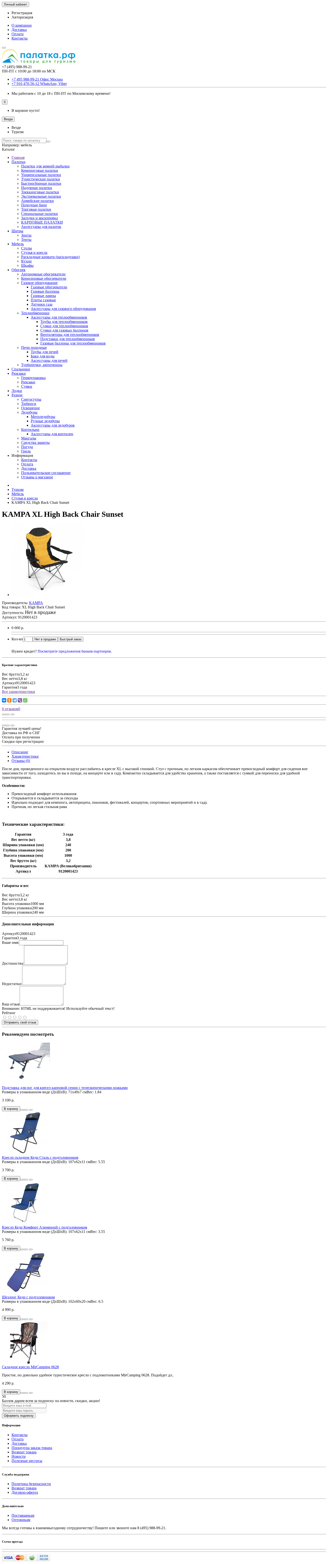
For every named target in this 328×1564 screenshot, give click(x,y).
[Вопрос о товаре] (4, 714)
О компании (22, 25)
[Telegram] (14, 700)
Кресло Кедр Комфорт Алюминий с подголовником (44, 1227)
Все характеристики (18, 692)
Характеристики (25, 756)
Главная (18, 157)
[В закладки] (8, 714)
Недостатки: (12, 984)
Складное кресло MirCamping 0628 (30, 1367)
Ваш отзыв (11, 1004)
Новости (19, 1456)
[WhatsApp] (25, 700)
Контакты (20, 38)
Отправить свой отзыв (20, 1022)
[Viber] (20, 700)
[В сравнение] (12, 714)
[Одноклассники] (9, 700)
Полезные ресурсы (27, 1461)
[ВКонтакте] (4, 700)
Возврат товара (24, 1452)
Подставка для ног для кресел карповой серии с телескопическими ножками (65, 1088)
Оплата (18, 34)
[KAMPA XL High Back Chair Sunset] (48, 595)
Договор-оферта (25, 1492)
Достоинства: (13, 963)
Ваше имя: (10, 942)
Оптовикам (21, 1520)
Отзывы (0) (21, 761)
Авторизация (22, 17)
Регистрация (22, 13)
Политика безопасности (31, 1484)
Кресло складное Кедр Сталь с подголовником (40, 1157)
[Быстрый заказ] (22, 1110)
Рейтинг (9, 1013)
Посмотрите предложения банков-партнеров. (75, 651)
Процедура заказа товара (32, 1448)
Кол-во (17, 639)
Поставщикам (23, 1515)
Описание (20, 752)
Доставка (19, 30)
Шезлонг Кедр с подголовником (28, 1297)
